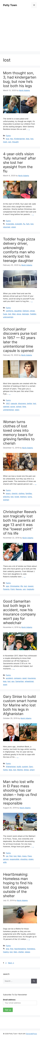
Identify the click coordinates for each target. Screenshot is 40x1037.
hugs (5, 314)
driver (32, 311)
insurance (32, 678)
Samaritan (19, 681)
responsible (14, 859)
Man (14, 314)
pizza (19, 314)
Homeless (31, 949)
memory (23, 497)
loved (17, 497)
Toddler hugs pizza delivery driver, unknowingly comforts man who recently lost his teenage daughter (19, 250)
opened (6, 407)
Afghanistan (11, 767)
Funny (8, 136)
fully (27, 224)
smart (32, 770)
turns (30, 497)
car (7, 856)
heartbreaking (20, 949)
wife (5, 862)
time (24, 407)
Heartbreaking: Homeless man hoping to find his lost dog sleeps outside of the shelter (17, 885)
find (11, 856)
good (24, 678)
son (9, 142)
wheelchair (29, 681)
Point (12, 589)
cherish (15, 493)
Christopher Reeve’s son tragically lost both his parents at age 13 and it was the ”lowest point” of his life (19, 522)
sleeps (27, 952)
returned (6, 227)
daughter (18, 311)
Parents (6, 589)
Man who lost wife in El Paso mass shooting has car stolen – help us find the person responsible (20, 792)
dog (7, 949)
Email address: (9, 1000)
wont (5, 685)
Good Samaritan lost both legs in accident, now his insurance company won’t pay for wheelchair (19, 612)
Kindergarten (19, 139)
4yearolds (10, 224)
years (17, 410)
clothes (22, 493)
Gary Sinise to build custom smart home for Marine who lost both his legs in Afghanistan (20, 705)
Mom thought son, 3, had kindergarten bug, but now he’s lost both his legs (19, 79)
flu (24, 224)
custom (25, 767)
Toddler (33, 314)
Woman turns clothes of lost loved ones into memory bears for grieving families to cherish (19, 432)
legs (27, 139)
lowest (30, 586)
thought (15, 142)
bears (8, 493)
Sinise (26, 770)
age (7, 586)
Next (11, 963)
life (21, 586)
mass (24, 856)
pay (12, 681)
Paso (30, 856)
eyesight (18, 224)
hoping (6, 952)
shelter (21, 952)
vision (13, 227)
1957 (8, 403)
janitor (29, 403)
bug (7, 139)
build (19, 767)
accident (9, 678)
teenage (25, 314)
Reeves (19, 589)
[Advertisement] (20, 31)
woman (6, 500)
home (5, 770)
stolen (30, 859)
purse (12, 407)
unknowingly (8, 317)
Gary (31, 767)
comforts (9, 311)
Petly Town (10, 5)
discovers (22, 403)
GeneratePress (31, 1034)
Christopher (14, 586)
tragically (30, 589)
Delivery (26, 311)
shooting (23, 859)
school (18, 407)
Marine (20, 770)
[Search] (34, 981)
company (17, 678)
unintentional (8, 410)
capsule (14, 403)
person (6, 859)
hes (11, 139)
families (29, 493)
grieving (6, 497)
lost (31, 139)
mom (5, 142)
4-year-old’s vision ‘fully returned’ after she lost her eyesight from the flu (19, 162)
